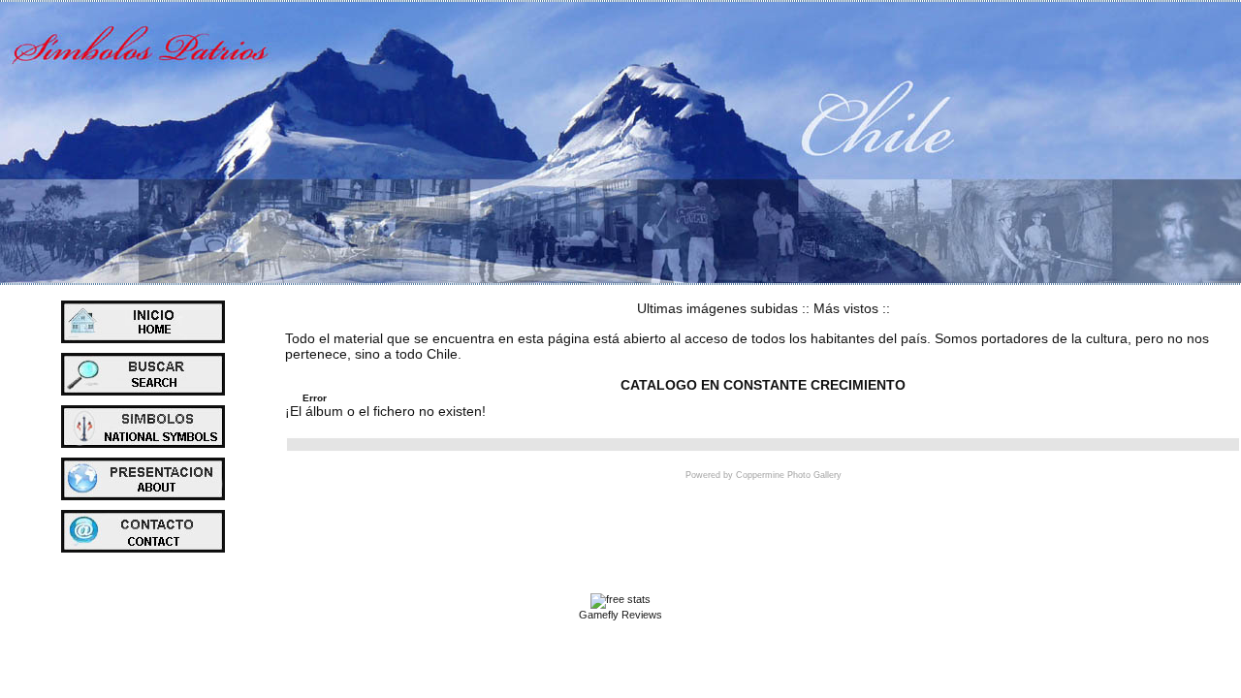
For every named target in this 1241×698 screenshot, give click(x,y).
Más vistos (845, 308)
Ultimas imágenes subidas (717, 308)
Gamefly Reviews (620, 614)
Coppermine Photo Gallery (789, 475)
